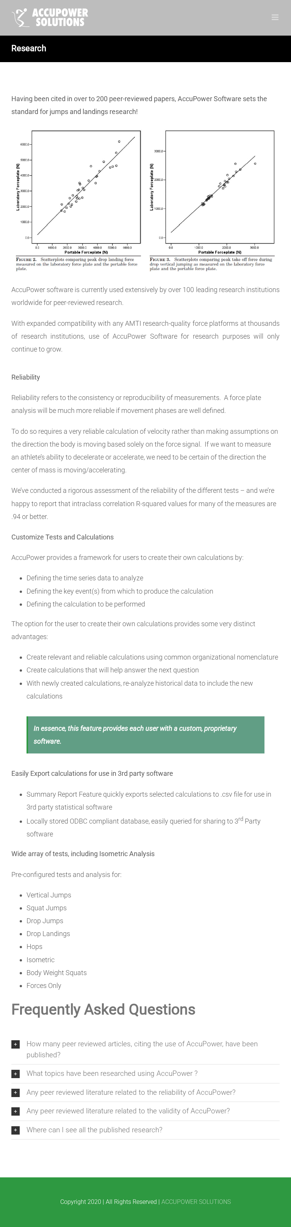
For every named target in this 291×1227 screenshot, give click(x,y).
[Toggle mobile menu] (276, 17)
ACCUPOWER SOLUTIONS (196, 1201)
